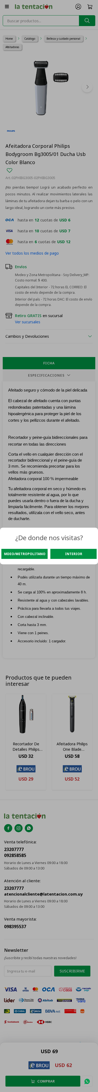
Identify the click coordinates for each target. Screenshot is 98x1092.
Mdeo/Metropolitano (24, 554)
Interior (73, 554)
